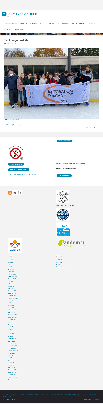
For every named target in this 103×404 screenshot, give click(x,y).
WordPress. (97, 399)
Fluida (91, 399)
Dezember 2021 (12, 370)
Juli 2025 (10, 281)
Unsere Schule (60, 267)
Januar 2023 (11, 341)
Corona (58, 264)
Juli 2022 (10, 355)
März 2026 (11, 272)
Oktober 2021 (12, 374)
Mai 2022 (10, 360)
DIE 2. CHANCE (57, 394)
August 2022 (11, 353)
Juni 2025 (10, 284)
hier (18, 119)
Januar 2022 (11, 367)
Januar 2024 (11, 312)
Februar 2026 (12, 274)
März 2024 (11, 307)
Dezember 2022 (12, 343)
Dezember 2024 (12, 291)
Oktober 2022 (12, 348)
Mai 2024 (10, 303)
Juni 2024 (10, 300)
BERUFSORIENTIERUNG (25, 394)
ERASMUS (83, 394)
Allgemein (59, 262)
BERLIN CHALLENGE (42, 394)
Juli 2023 (10, 327)
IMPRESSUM (7, 396)
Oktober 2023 (12, 319)
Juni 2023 (10, 329)
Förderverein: (64, 175)
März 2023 (11, 336)
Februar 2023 (12, 339)
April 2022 (11, 362)
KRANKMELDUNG (71, 394)
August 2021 (11, 379)
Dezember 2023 (12, 315)
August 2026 (11, 260)
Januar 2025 (11, 288)
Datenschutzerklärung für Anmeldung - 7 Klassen (22, 174)
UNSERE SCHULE (8, 394)
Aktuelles (59, 260)
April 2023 (11, 334)
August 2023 (11, 324)
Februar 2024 (12, 310)
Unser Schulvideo (64, 141)
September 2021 (13, 377)
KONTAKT (92, 394)
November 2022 (12, 346)
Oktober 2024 (12, 296)
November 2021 (12, 372)
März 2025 (11, 286)
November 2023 (12, 317)
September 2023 (13, 322)
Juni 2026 (10, 264)
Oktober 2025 (12, 279)
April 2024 (11, 305)
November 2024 (12, 293)
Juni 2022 (10, 358)
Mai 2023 (10, 331)
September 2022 (13, 351)
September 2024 (13, 298)
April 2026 (11, 269)
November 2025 (12, 276)
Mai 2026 (10, 267)
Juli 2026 (10, 262)
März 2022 (11, 365)
